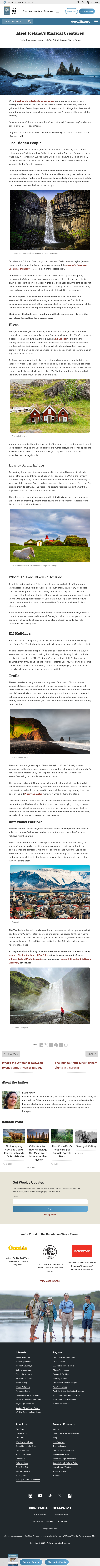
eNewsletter (71, 11)
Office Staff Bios (22, 1450)
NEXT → (91, 1053)
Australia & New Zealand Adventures (68, 1391)
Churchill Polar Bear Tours (64, 1357)
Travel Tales (74, 40)
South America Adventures (64, 1399)
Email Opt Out (22, 1467)
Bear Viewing (21, 1382)
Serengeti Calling (86, 1146)
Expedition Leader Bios (25, 1446)
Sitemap (56, 1475)
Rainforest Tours (23, 1391)
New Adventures (23, 1357)
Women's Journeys (24, 1365)
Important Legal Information (64, 1458)
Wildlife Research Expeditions (28, 1412)
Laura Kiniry (36, 40)
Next (50, 1208)
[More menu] (57, 11)
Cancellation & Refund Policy (65, 1462)
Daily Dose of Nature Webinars (66, 1433)
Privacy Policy (50, 1214)
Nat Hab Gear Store (61, 1454)
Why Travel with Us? (24, 1441)
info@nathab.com (50, 1529)
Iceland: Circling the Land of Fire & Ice (28, 955)
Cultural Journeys (23, 1370)
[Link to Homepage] (9, 11)
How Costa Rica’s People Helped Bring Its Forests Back (62, 1151)
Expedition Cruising (24, 1378)
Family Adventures (24, 1374)
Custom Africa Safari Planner (28, 1407)
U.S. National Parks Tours (63, 1365)
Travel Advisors (59, 1471)
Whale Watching (23, 1386)
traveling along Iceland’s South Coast (34, 101)
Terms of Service (23, 1471)
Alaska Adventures (61, 1370)
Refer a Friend (22, 1463)
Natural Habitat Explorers (63, 1450)
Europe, (64, 40)
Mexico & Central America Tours (66, 1395)
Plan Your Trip (59, 1441)
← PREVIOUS (11, 1053)
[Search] (78, 2)
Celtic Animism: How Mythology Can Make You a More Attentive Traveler (38, 1153)
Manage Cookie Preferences (28, 1479)
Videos (56, 1429)
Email (15, 1196)
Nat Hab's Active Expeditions (28, 1395)
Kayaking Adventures (25, 1403)
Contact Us (20, 1458)
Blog (55, 1437)
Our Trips (20, 1429)
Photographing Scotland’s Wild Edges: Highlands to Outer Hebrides (14, 1151)
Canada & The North (61, 1374)
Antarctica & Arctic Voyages (65, 1382)
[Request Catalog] (31, 1562)
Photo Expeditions (23, 1361)
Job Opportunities (23, 1454)
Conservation (21, 1433)
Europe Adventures (61, 1403)
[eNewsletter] (57, 1562)
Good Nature (80, 21)
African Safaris (59, 1361)
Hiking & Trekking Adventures (28, 1399)
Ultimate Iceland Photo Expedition (26, 959)
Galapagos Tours (60, 1378)
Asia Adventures (60, 1386)
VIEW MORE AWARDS (50, 1281)
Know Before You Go (62, 1467)
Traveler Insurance (61, 1446)
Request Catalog (86, 11)
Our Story (20, 1437)
